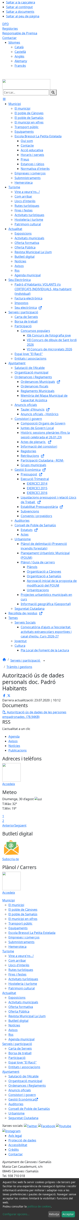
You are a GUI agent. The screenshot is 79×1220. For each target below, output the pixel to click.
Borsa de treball (19, 1053)
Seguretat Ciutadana (23, 1118)
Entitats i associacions (24, 1067)
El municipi (16, 905)
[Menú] (4, 99)
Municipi (8, 900)
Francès (20, 65)
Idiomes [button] (14, 42)
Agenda (14, 736)
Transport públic (20, 923)
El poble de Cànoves (22, 909)
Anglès (19, 56)
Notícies (14, 746)
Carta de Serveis (20, 1048)
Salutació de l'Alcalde (23, 1076)
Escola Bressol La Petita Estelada (31, 933)
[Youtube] (63, 1126)
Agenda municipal (21, 1039)
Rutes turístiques (20, 970)
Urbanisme (16, 1113)
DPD (5, 24)
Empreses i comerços (24, 937)
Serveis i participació (25, 660)
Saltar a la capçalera (20, 2)
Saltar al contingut (19, 7)
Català (19, 47)
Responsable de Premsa (19, 33)
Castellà (20, 52)
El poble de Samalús (22, 914)
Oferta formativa (20, 1007)
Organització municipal (25, 1081)
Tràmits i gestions (19, 667)
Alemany (21, 61)
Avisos (13, 741)
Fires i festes (17, 974)
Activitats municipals (23, 1002)
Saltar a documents (20, 11)
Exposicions (17, 997)
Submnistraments (21, 942)
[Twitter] (31, 1126)
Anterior (8, 825)
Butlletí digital (18, 1021)
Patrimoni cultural (21, 988)
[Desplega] (44, 661)
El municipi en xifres (22, 919)
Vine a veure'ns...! (21, 956)
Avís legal (15, 1136)
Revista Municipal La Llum (27, 1016)
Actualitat (9, 993)
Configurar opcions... (16, 1214)
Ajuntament (10, 1072)
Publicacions (17, 750)
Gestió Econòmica (21, 1099)
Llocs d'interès (18, 965)
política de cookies (39, 1206)
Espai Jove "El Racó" (22, 1062)
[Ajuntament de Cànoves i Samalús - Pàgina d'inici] (26, 84)
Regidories (10, 28)
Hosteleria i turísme (22, 984)
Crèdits (13, 1149)
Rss (10, 1034)
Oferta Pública (18, 1011)
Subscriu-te (10, 859)
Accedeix (8, 784)
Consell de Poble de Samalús (29, 1109)
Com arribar (17, 960)
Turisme (8, 951)
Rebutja (54, 1214)
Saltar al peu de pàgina (22, 16)
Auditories (15, 1104)
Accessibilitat (17, 1145)
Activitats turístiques (23, 979)
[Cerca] (53, 92)
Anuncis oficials (19, 1090)
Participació (17, 1058)
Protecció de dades (22, 1140)
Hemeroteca (17, 946)
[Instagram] (11, 1131)
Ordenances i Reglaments (27, 1085)
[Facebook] (47, 1126)
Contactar (9, 38)
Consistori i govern (22, 1095)
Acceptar (68, 1214)
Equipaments (18, 928)
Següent (20, 825)
